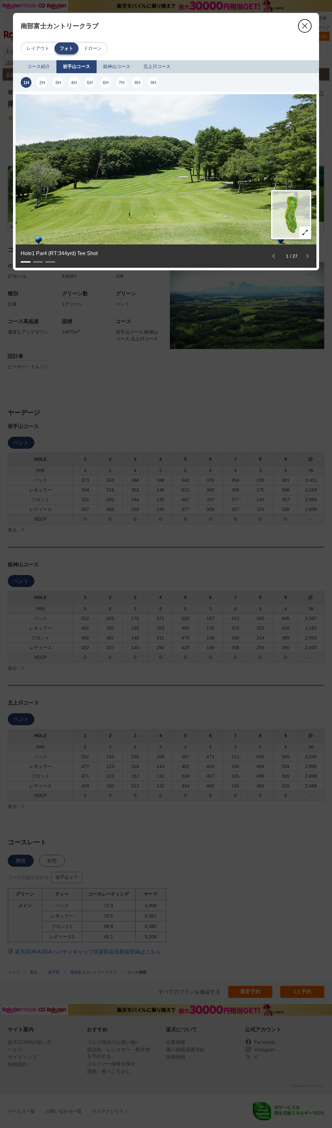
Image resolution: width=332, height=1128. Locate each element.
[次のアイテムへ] (307, 256)
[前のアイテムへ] (274, 256)
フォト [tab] (66, 48)
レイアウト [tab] (38, 48)
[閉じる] (304, 25)
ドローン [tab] (93, 48)
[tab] (38, 66)
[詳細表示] (305, 232)
